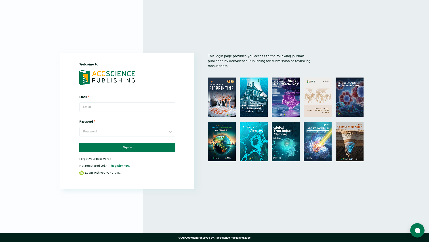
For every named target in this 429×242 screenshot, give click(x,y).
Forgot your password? (95, 159)
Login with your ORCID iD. (103, 173)
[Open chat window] (417, 230)
